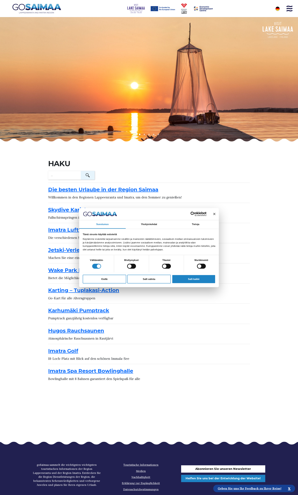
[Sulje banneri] (214, 214)
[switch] (131, 266)
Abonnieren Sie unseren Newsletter (223, 469)
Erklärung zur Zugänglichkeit (141, 483)
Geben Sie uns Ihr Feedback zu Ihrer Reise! (249, 488)
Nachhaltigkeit (140, 477)
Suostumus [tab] (102, 224)
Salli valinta (149, 279)
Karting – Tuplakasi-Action (83, 290)
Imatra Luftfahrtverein (78, 230)
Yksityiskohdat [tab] (149, 224)
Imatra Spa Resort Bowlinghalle (90, 371)
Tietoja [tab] (195, 224)
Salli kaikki (193, 279)
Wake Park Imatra (72, 270)
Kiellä (104, 279)
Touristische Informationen (140, 465)
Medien (141, 471)
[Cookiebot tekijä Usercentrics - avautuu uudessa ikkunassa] (192, 214)
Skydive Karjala (68, 210)
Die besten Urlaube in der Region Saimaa (103, 189)
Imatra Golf (63, 351)
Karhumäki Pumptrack (78, 310)
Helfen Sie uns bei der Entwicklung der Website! (223, 478)
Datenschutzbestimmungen (141, 489)
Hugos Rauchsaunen (76, 330)
